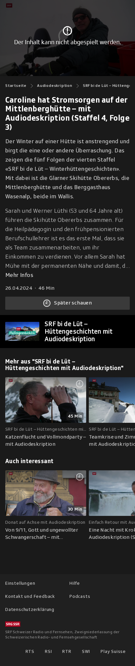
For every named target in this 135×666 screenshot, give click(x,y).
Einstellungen (20, 583)
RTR (66, 651)
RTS (30, 651)
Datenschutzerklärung (29, 609)
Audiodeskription (54, 85)
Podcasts (79, 596)
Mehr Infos (19, 275)
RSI (48, 651)
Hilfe (74, 583)
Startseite (16, 85)
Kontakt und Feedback (30, 596)
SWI (86, 651)
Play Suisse (113, 651)
